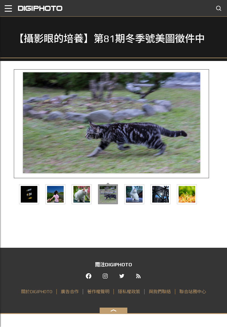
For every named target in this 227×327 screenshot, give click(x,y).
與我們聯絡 (160, 291)
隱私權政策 (129, 291)
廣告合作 (70, 291)
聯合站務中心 (192, 291)
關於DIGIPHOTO (36, 291)
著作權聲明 (98, 291)
